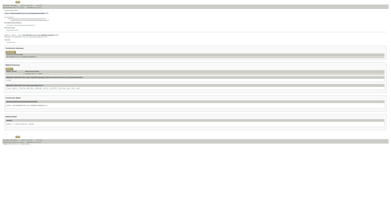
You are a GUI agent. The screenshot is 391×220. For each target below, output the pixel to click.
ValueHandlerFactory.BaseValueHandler (28, 37)
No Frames (29, 5)
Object (34, 73)
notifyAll (53, 88)
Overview (5, 2)
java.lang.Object (8, 17)
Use (22, 2)
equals (14, 88)
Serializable (10, 25)
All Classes (39, 5)
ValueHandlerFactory (12, 30)
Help (41, 2)
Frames (23, 5)
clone (9, 88)
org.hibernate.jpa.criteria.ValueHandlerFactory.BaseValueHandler (26, 18)
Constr (18, 7)
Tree (26, 2)
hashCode (38, 88)
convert (28, 73)
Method (22, 7)
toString (62, 88)
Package (11, 2)
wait (68, 88)
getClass (30, 88)
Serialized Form (11, 42)
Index (37, 2)
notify (45, 88)
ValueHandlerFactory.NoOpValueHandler (21, 57)
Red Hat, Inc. (17, 144)
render (9, 80)
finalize (22, 88)
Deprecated (31, 2)
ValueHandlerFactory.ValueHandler (23, 25)
